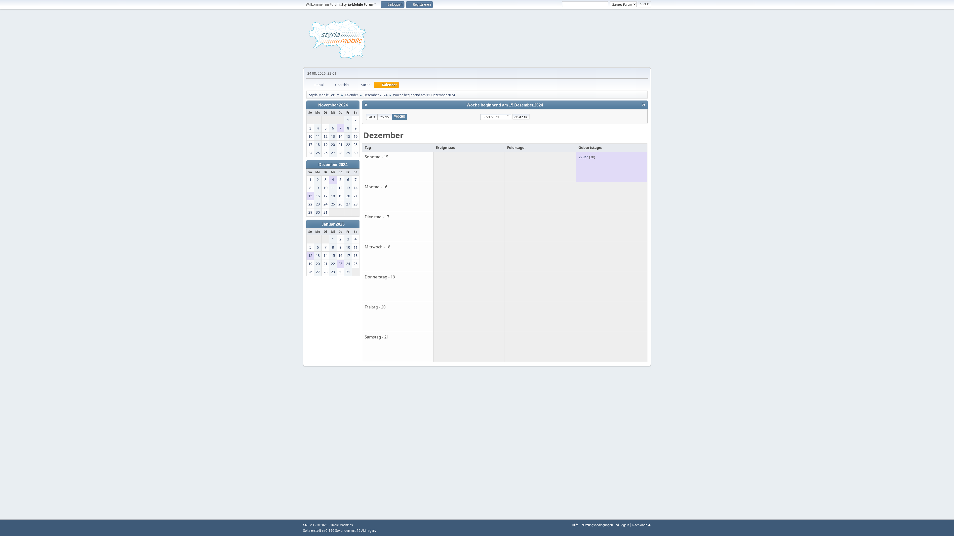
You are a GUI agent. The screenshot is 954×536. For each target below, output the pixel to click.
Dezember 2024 (333, 164)
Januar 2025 (333, 224)
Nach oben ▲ (641, 525)
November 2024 (333, 105)
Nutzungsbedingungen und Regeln (605, 525)
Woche (399, 116)
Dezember (383, 135)
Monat (385, 116)
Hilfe (575, 525)
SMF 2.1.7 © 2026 (315, 525)
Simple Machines (341, 525)
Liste (371, 116)
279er (583, 156)
